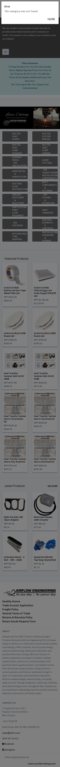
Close (51, 19)
